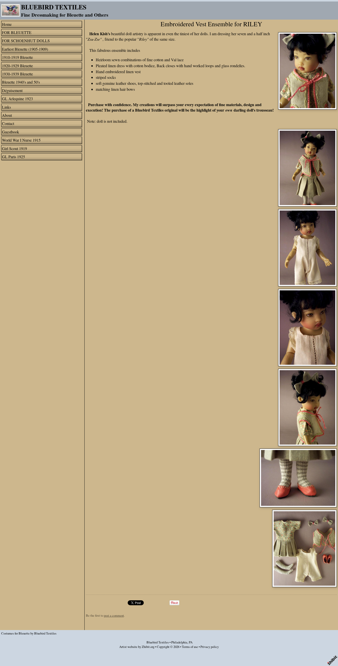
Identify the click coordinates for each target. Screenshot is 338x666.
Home (7, 24)
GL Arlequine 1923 (17, 98)
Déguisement (12, 90)
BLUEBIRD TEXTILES (53, 7)
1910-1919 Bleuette (17, 57)
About (7, 115)
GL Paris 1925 (13, 156)
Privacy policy (209, 646)
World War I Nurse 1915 (21, 140)
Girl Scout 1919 (14, 148)
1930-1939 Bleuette (17, 73)
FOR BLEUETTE (16, 32)
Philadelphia (179, 642)
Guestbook (10, 131)
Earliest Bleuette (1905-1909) (25, 49)
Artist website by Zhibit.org (136, 646)
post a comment (114, 615)
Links (6, 107)
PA (191, 642)
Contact (8, 123)
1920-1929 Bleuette (17, 65)
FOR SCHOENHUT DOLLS (26, 40)
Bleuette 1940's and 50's (21, 82)
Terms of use (190, 646)
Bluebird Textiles (157, 642)
